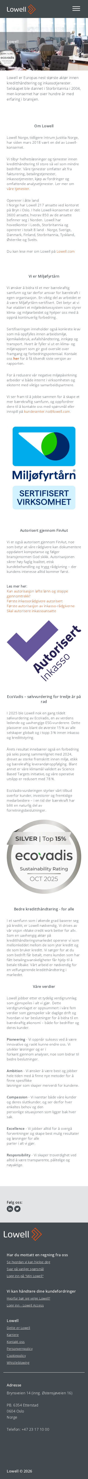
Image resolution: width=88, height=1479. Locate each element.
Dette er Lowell (18, 1328)
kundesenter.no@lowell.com (47, 411)
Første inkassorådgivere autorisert (35, 601)
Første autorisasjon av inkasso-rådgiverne (41, 606)
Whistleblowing (18, 1362)
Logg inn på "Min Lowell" (25, 1276)
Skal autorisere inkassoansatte (31, 611)
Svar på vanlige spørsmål (25, 1269)
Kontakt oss (16, 1342)
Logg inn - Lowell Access (25, 1305)
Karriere (13, 1335)
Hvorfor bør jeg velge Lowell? (28, 1298)
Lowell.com (66, 251)
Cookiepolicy (16, 1355)
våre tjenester (18, 188)
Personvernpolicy (19, 1349)
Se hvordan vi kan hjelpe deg (28, 1262)
